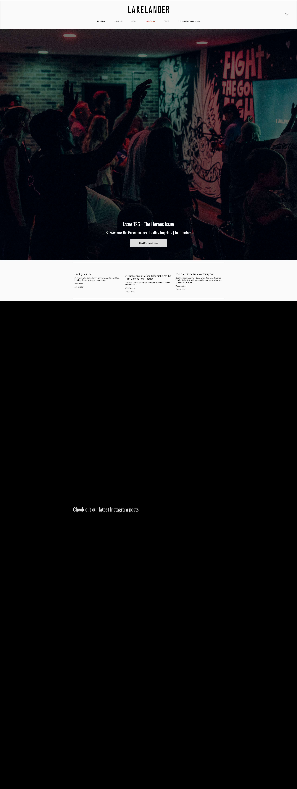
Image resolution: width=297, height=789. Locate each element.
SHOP (167, 21)
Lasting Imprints (83, 274)
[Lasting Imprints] (98, 270)
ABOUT (134, 21)
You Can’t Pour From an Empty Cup (195, 274)
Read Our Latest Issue (148, 243)
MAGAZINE (101, 21)
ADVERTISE (150, 21)
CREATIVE (118, 21)
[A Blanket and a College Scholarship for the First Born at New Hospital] (149, 271)
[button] (220, 267)
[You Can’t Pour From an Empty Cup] (200, 270)
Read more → (80, 284)
